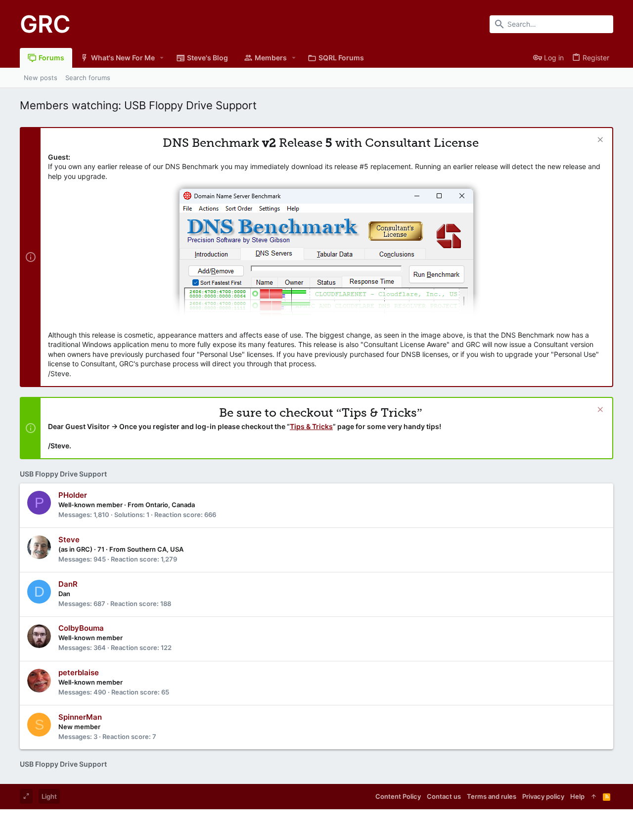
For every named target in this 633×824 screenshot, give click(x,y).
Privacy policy (543, 796)
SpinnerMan (80, 717)
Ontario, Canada (170, 505)
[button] (162, 57)
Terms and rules (491, 796)
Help (577, 796)
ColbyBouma (81, 628)
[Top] (594, 796)
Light (49, 796)
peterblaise (78, 672)
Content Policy (398, 796)
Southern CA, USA (155, 549)
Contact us (444, 796)
